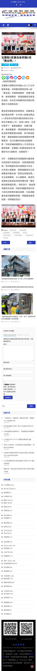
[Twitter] (15, 77)
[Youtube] (19, 77)
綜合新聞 (6, 515)
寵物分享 (6, 507)
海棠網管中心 (16, 290)
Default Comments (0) (9, 335)
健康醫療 (6, 602)
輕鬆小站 (6, 500)
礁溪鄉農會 (16, 233)
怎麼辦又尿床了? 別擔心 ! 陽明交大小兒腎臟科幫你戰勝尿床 (32, 243)
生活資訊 (6, 591)
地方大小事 (7, 545)
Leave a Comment (8, 70)
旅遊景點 (6, 537)
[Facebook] (7, 77)
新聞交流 (6, 527)
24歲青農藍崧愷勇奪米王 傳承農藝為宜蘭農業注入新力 (19, 433)
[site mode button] (30, 25)
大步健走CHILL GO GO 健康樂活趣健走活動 (17, 439)
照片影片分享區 (9, 489)
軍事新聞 (6, 586)
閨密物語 (6, 510)
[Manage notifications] (32, 666)
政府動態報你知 (9, 563)
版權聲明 (6, 492)
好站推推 (6, 614)
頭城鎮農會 (6, 233)
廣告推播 (6, 610)
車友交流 (6, 533)
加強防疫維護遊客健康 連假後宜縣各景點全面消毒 (18, 287)
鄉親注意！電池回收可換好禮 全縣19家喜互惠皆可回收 (19, 470)
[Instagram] (11, 77)
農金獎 (25, 233)
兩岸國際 (6, 518)
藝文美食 (6, 594)
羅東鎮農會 (23, 230)
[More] (27, 77)
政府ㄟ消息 (14, 64)
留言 (5, 344)
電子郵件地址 (7, 369)
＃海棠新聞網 (18, 235)
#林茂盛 (5, 238)
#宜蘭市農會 (7, 235)
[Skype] (23, 77)
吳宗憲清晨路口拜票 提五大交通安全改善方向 (18, 426)
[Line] (3, 77)
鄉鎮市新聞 (7, 582)
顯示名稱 (6, 362)
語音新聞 (6, 606)
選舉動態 (6, 571)
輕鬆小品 (6, 503)
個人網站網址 (7, 375)
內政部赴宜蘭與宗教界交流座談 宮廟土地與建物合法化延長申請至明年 (19, 454)
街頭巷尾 (6, 548)
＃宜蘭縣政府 (29, 235)
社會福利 (6, 496)
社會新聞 (6, 576)
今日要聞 (5, 64)
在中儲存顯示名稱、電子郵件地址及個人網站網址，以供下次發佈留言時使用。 (9, 389)
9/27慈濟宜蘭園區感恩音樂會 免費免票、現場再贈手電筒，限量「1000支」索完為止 (7, 243)
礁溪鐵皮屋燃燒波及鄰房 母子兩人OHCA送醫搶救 (17, 279)
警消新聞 (6, 578)
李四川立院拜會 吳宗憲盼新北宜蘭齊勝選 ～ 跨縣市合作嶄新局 (19, 446)
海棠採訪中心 (17, 68)
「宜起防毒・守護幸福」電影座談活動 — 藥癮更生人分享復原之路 (19, 419)
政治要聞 (6, 567)
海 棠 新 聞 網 (18, 645)
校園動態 (6, 556)
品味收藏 (6, 542)
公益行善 (6, 552)
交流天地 (6, 530)
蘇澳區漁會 (13, 230)
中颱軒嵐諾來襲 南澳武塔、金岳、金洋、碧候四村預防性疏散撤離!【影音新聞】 (18, 318)
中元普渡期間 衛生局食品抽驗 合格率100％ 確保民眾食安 (19, 462)
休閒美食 (6, 597)
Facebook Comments (23, 335)
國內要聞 (6, 523)
